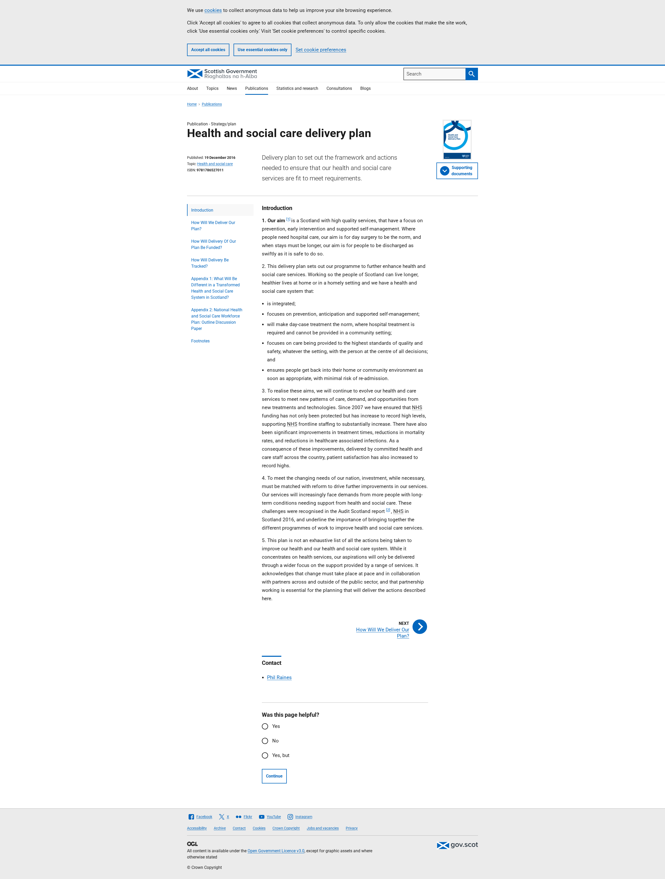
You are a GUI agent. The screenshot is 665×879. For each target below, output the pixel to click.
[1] (288, 219)
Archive (220, 828)
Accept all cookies (208, 49)
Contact (239, 828)
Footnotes (200, 341)
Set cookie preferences (321, 50)
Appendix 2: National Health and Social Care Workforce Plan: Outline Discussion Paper (216, 319)
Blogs (365, 88)
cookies (213, 10)
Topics (212, 88)
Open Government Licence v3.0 (276, 850)
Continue (274, 776)
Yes (276, 726)
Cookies (259, 828)
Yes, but (280, 755)
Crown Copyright (286, 828)
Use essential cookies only (262, 49)
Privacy (352, 828)
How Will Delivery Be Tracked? (210, 263)
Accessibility (197, 828)
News (232, 88)
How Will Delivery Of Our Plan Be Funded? (213, 244)
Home (192, 104)
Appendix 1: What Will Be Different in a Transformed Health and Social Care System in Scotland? (215, 288)
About (192, 88)
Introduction (202, 210)
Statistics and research (297, 88)
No (275, 741)
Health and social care (215, 164)
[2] (388, 510)
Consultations (339, 88)
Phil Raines (279, 677)
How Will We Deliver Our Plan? (213, 225)
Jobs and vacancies (323, 828)
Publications (256, 88)
